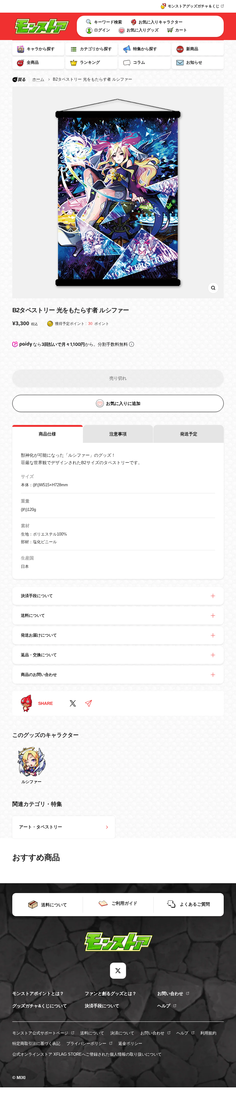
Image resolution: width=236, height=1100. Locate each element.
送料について (92, 1033)
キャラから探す (41, 49)
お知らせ (194, 62)
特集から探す (145, 49)
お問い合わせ (170, 993)
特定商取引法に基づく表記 (36, 1043)
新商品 (192, 49)
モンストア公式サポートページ (40, 1033)
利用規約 (208, 1033)
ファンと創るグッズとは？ (110, 993)
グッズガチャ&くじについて (39, 1005)
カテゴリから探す (96, 49)
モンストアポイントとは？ (38, 993)
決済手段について (102, 1005)
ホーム (38, 79)
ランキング (90, 62)
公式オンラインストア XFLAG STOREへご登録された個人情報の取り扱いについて (87, 1054)
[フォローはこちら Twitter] (118, 971)
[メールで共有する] (88, 703)
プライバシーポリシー (86, 1043)
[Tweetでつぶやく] (73, 703)
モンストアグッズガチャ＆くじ (193, 6)
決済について (122, 1033)
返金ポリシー (130, 1043)
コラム (139, 62)
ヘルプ (163, 1005)
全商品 (33, 62)
